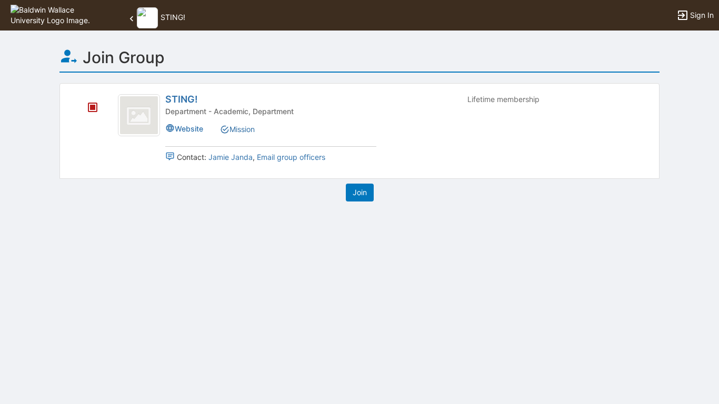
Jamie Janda (230, 157)
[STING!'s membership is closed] (87, 108)
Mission (242, 129)
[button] (54, 14)
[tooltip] (92, 108)
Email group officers (291, 157)
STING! (181, 99)
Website (189, 128)
